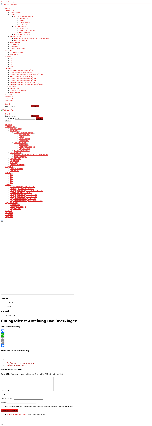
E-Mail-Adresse (7, 398)
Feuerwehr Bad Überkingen (16, 414)
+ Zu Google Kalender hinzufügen (20, 363)
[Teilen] (76, 345)
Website (3, 402)
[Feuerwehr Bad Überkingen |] (9, 4)
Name (3, 394)
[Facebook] (76, 331)
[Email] (76, 338)
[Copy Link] (76, 342)
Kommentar (6, 390)
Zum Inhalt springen (8, 2)
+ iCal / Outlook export (15, 365)
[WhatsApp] (76, 335)
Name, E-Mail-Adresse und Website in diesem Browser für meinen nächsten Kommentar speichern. (38, 407)
